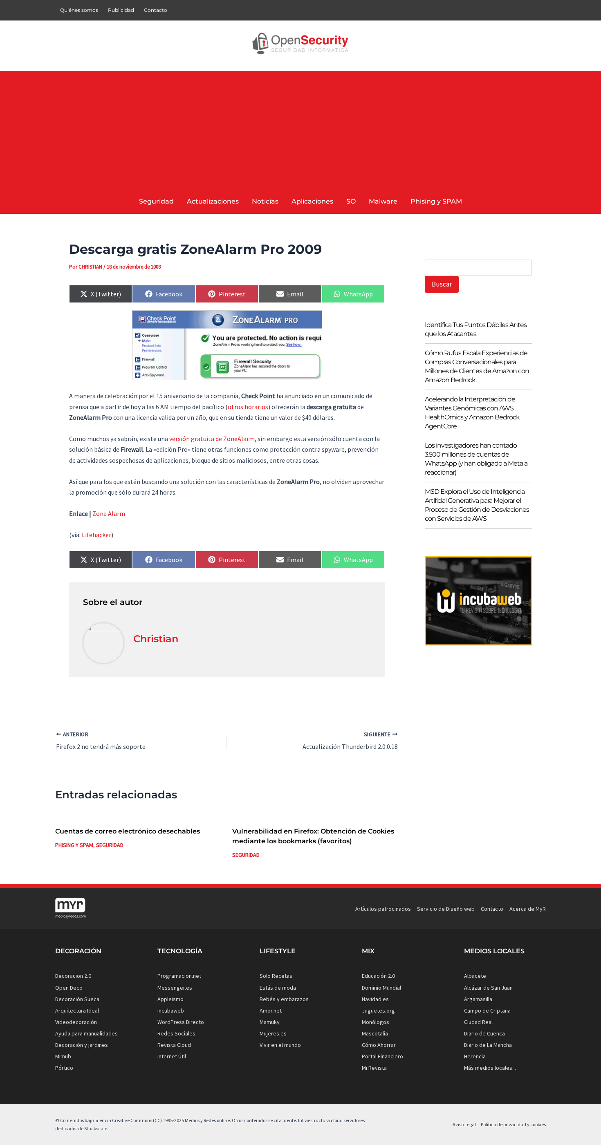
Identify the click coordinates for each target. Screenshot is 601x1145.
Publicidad (121, 10)
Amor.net (271, 1010)
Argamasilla (478, 999)
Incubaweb (170, 1010)
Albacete (475, 975)
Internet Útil (171, 1056)
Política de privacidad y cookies (513, 1124)
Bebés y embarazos (284, 999)
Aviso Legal (464, 1124)
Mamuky (270, 1022)
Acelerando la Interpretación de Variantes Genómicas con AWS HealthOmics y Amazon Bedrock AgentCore (472, 412)
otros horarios (248, 407)
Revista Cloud (174, 1045)
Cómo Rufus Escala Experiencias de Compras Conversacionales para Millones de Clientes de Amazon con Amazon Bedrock (477, 366)
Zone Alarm (108, 513)
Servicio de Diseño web (446, 908)
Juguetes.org (378, 1010)
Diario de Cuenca (484, 1033)
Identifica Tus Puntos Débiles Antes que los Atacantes (476, 329)
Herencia (475, 1056)
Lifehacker (96, 535)
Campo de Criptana (487, 1010)
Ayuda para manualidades (86, 1033)
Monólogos (375, 1022)
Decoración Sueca (77, 999)
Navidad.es (375, 999)
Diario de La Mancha (488, 1045)
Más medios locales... (490, 1067)
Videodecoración (76, 1022)
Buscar (442, 284)
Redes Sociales (176, 1033)
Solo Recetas (276, 975)
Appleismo (170, 999)
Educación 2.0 (378, 975)
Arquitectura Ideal (77, 1010)
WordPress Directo (180, 1022)
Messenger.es (174, 987)
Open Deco (69, 987)
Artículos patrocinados (383, 908)
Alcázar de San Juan (488, 987)
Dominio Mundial (381, 987)
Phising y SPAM (74, 845)
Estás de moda (278, 987)
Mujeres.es (273, 1033)
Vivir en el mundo (280, 1045)
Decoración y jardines (81, 1045)
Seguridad (109, 845)
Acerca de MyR (527, 908)
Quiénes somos (79, 10)
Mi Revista (374, 1067)
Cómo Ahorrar (379, 1045)
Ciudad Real (478, 1022)
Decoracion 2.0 (73, 975)
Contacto (155, 10)
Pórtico (64, 1067)
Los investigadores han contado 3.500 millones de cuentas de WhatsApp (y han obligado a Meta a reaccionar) (476, 458)
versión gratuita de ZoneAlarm (212, 439)
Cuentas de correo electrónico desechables (127, 831)
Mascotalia (375, 1033)
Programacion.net (179, 975)
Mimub (63, 1056)
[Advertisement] (300, 128)
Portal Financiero (382, 1056)
